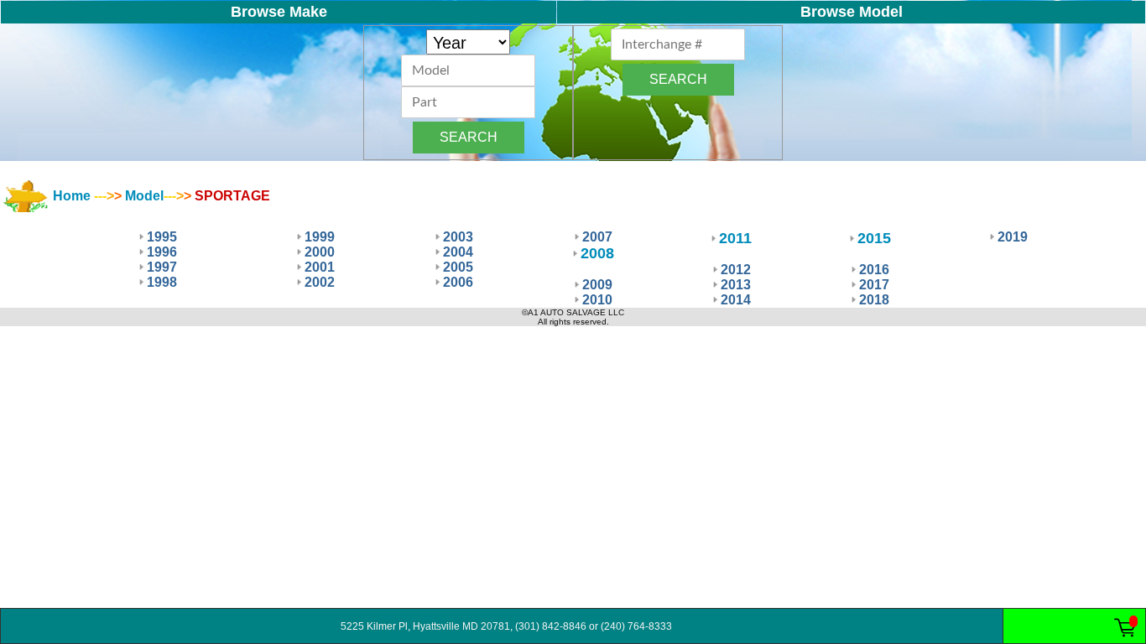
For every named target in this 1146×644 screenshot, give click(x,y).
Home (72, 196)
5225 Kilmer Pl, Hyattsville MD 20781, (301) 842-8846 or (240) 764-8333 (502, 626)
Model (144, 196)
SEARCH (468, 137)
